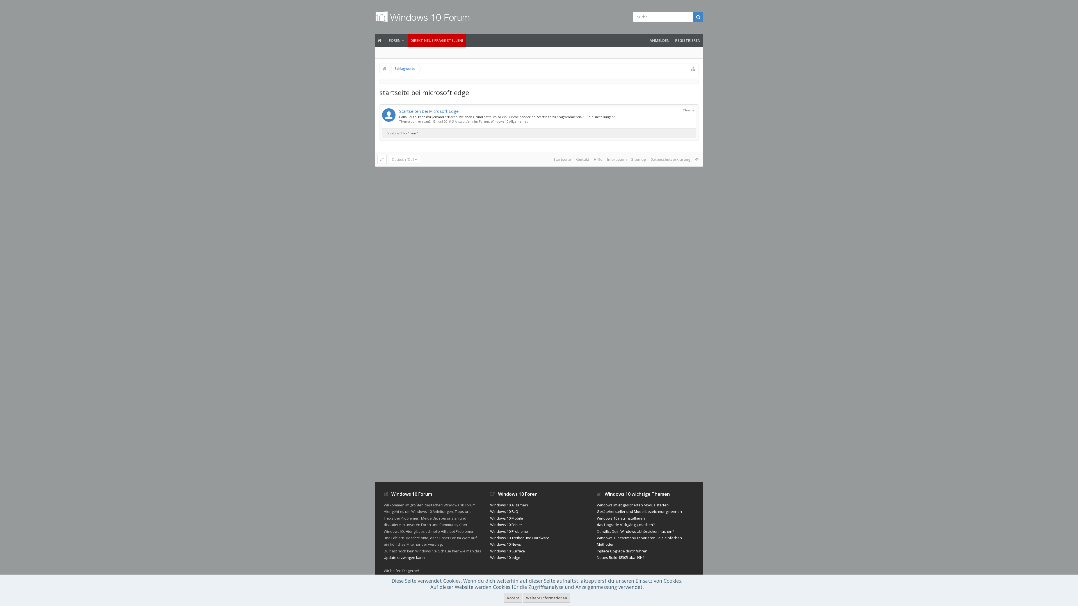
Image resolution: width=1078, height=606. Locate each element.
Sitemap (638, 159)
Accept (513, 597)
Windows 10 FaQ (504, 511)
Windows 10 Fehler (506, 524)
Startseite (562, 159)
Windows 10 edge (505, 557)
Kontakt (582, 159)
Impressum (617, 159)
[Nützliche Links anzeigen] (693, 68)
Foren (395, 40)
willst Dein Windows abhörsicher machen (637, 531)
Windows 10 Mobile (506, 518)
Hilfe (598, 159)
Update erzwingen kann (404, 557)
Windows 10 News (505, 544)
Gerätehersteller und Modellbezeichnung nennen (639, 511)
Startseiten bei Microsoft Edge (429, 111)
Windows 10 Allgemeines (509, 121)
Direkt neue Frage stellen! (436, 40)
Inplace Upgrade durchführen (622, 551)
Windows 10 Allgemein (509, 505)
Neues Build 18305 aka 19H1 (621, 557)
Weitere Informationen (546, 597)
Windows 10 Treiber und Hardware (519, 537)
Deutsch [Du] (403, 159)
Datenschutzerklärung (670, 159)
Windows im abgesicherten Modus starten (633, 505)
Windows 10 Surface (507, 551)
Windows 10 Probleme (509, 531)
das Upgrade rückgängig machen (625, 524)
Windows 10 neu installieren (621, 518)
